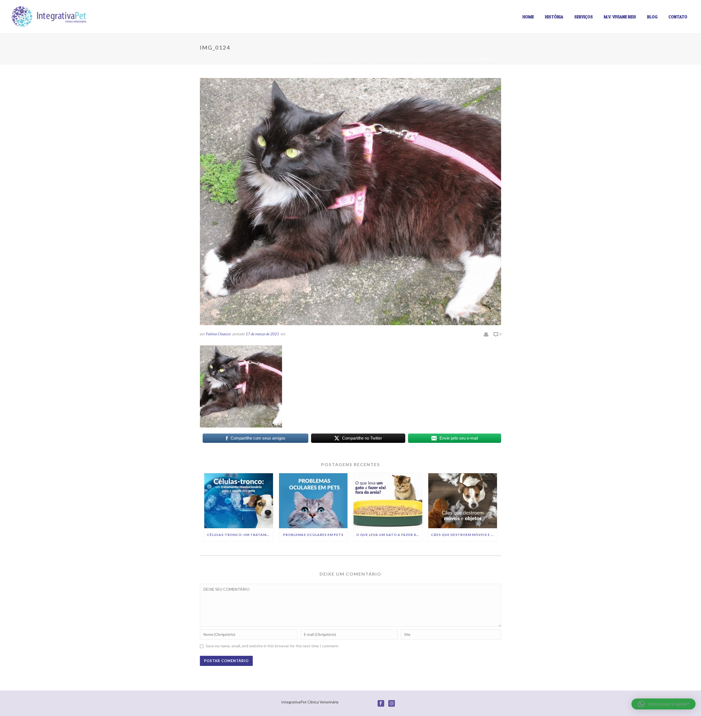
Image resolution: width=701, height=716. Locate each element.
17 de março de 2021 (262, 333)
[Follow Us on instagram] (391, 703)
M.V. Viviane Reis (620, 16)
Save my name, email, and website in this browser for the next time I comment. (272, 645)
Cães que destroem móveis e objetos (464, 535)
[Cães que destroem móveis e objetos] (462, 500)
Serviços (583, 16)
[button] (663, 703)
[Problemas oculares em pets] (313, 500)
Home (528, 16)
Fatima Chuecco (218, 333)
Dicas (332, 58)
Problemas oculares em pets (313, 535)
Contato (677, 16)
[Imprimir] (486, 334)
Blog (652, 16)
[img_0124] (350, 201)
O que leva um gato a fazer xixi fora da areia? (389, 535)
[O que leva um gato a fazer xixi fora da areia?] (388, 500)
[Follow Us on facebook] (381, 703)
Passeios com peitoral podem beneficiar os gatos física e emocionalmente (409, 58)
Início (319, 58)
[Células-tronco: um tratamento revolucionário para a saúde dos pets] (238, 500)
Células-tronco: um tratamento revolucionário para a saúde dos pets (240, 535)
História (554, 16)
